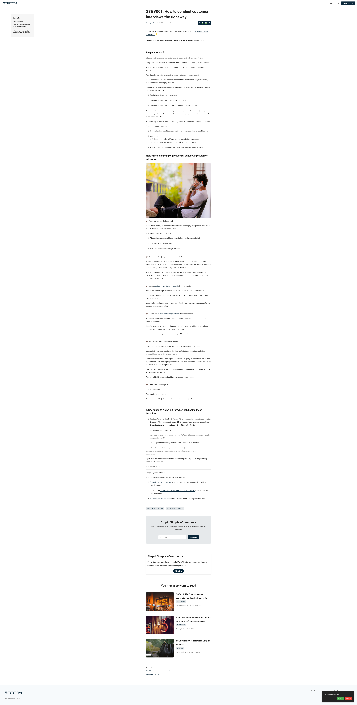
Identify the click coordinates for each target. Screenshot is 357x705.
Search (313, 691)
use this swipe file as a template (166, 286)
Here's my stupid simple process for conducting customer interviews (21, 26)
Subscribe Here (348, 3)
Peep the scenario (18, 21)
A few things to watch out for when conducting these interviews (22, 32)
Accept (340, 698)
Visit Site (178, 571)
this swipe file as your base (168, 314)
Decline (348, 698)
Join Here (193, 537)
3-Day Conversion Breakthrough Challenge (177, 490)
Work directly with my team (160, 482)
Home (313, 694)
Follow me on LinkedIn (159, 499)
